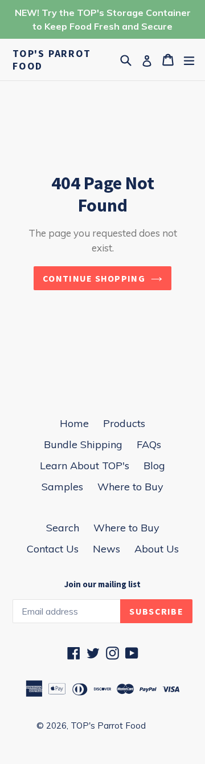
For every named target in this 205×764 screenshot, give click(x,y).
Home (74, 423)
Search (62, 527)
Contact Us (53, 548)
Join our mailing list (102, 584)
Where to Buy (130, 486)
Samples (62, 486)
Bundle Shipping (83, 444)
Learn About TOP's (84, 465)
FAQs (149, 444)
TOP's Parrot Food (52, 59)
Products (124, 423)
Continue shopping (94, 278)
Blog (154, 465)
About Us (156, 548)
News (106, 548)
